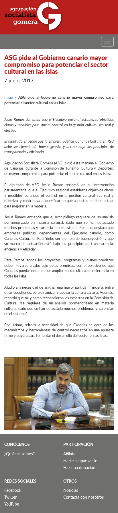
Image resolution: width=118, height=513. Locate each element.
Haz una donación (79, 468)
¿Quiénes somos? (19, 454)
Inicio (8, 98)
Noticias (70, 491)
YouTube (11, 504)
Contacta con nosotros (83, 497)
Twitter (10, 497)
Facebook (12, 491)
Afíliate (69, 454)
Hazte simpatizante (80, 461)
